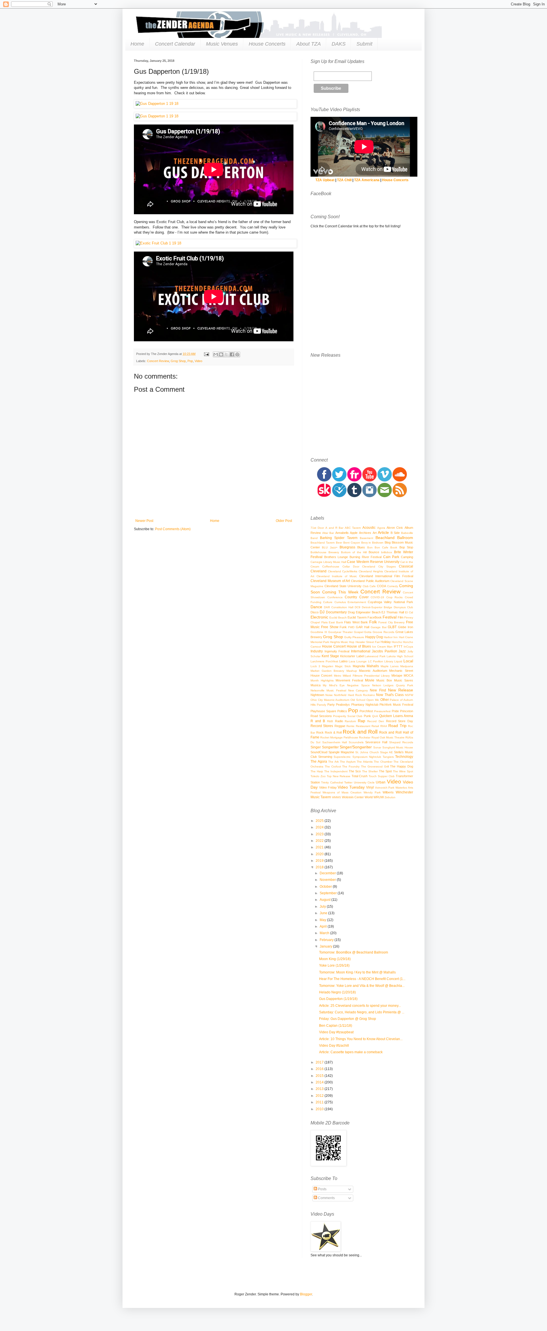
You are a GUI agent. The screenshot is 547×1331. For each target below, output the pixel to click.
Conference (335, 597)
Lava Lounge (358, 661)
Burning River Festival (365, 557)
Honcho (397, 642)
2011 (320, 1102)
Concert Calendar (175, 44)
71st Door (317, 527)
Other (384, 700)
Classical (406, 566)
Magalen (327, 666)
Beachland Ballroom (394, 537)
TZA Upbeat (324, 180)
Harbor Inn (391, 637)
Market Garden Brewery (327, 670)
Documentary (336, 612)
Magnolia (359, 666)
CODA (381, 586)
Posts (321, 1189)
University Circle (364, 782)
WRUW (378, 797)
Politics (342, 711)
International (360, 651)
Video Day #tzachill (334, 1046)
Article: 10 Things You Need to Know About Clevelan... (361, 1039)
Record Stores (322, 726)
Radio (339, 721)
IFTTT (398, 646)
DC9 (357, 607)
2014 (320, 1082)
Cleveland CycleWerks (343, 571)
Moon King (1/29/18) (335, 959)
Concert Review (158, 361)
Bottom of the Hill (354, 552)
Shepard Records (401, 742)
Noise (329, 695)
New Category (358, 690)
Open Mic (372, 699)
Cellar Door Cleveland (358, 566)
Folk (373, 622)
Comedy (392, 586)
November (328, 880)
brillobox (386, 552)
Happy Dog (374, 637)
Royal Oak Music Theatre (388, 737)
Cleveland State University (343, 586)
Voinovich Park (385, 787)
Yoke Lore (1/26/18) (334, 965)
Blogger (306, 1294)
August (325, 900)
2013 (320, 1089)
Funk (343, 627)
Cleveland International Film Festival (386, 576)
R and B (318, 721)
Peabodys (343, 704)
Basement (366, 538)
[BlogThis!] (221, 354)
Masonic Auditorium (373, 670)
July (323, 907)
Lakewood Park (375, 656)
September (329, 893)
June (324, 913)
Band (314, 538)
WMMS (336, 797)
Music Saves (403, 680)
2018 (320, 867)
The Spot (385, 771)
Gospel (358, 632)
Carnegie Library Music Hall (328, 562)
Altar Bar (328, 532)
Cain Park (391, 557)
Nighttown (317, 695)
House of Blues (359, 646)
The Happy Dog (401, 766)
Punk (367, 716)
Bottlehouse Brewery (325, 552)
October (326, 887)
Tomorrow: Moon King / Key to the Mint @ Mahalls (357, 972)
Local (408, 661)
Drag (351, 612)
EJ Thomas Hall (392, 612)
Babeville (407, 532)
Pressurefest (382, 711)
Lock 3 (315, 666)
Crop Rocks (394, 597)
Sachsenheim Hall (334, 742)
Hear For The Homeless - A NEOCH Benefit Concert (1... (362, 979)
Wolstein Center (353, 797)
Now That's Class (389, 695)
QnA (375, 716)
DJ (322, 612)
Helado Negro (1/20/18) (337, 992)
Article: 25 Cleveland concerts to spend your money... (360, 1006)
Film (400, 617)
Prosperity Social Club (347, 716)
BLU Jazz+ (329, 547)
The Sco (355, 771)
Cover (364, 597)
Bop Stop (406, 547)
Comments (326, 1198)
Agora (381, 527)
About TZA (308, 44)
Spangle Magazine (341, 752)
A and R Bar (334, 527)
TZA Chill (344, 180)
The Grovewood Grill (375, 766)
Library (388, 661)
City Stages (387, 566)
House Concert (334, 646)
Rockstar (364, 737)
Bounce (374, 552)
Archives (365, 532)
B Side (395, 532)
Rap (361, 720)
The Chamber (383, 761)
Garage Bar (379, 627)
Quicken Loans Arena (396, 716)
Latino (343, 661)
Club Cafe (369, 586)
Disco (315, 612)
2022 (320, 841)
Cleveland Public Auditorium (370, 581)
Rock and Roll (360, 732)
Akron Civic (395, 527)
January (326, 946)
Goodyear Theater (340, 632)
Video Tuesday (351, 787)
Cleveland (318, 571)
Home (137, 44)
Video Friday (328, 787)
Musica (316, 685)
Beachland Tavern (323, 542)
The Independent (336, 771)
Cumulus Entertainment (350, 602)
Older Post (284, 521)
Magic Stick (343, 666)
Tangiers (388, 756)
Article (383, 532)
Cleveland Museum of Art (330, 581)
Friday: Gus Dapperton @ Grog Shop (347, 1019)
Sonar (377, 747)
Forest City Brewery (391, 622)
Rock (320, 732)
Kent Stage (330, 656)
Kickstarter (347, 656)
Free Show (329, 627)
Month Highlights (322, 680)
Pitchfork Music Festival (396, 704)
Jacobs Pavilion (384, 651)
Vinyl (370, 787)
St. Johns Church (367, 752)
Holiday (386, 642)
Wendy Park (372, 792)
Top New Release (338, 776)
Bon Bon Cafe (378, 547)
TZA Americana (366, 180)
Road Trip (397, 725)
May (323, 920)
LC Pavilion (375, 661)
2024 (320, 827)
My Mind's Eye (334, 685)
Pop (190, 361)
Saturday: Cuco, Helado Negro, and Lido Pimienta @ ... (361, 1012)
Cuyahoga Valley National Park (390, 602)
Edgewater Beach (368, 612)
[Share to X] (226, 354)
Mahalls (373, 666)
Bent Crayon (351, 542)
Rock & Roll (333, 732)
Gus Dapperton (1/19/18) (338, 999)
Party (331, 704)
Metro (337, 675)
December (328, 873)
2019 (320, 861)
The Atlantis (365, 761)
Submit (364, 44)
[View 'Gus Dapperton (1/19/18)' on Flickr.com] (213, 103)
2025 (320, 821)
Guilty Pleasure (354, 637)
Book (393, 547)
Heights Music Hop (342, 642)
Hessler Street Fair (368, 642)
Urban (380, 782)
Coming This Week (340, 592)
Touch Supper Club (382, 776)
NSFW (409, 695)
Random (350, 721)
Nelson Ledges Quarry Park (392, 685)
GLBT (392, 627)
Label (360, 656)
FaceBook (375, 617)
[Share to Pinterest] (237, 354)
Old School (357, 699)
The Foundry (351, 766)
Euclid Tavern (357, 617)
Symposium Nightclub (366, 756)
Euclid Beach (338, 617)
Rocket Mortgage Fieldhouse (339, 737)
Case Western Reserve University (373, 562)
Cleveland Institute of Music (337, 576)
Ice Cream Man (382, 646)
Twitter (348, 782)
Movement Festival (349, 680)
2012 (320, 1096)
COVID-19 (377, 597)
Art (375, 532)
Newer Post (144, 521)
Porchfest (366, 711)
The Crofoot (333, 766)
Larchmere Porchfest (324, 661)
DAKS (339, 44)
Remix (350, 726)
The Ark (333, 761)
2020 (320, 854)
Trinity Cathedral (332, 782)
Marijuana (406, 666)
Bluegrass (347, 547)
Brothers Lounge (336, 557)
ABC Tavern (353, 527)
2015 (320, 1076)
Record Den (375, 721)
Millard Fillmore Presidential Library (366, 675)
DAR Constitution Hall (338, 607)
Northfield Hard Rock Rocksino (354, 695)
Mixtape (396, 675)
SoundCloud (319, 752)
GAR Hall (362, 627)
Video (198, 361)
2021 (320, 847)
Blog (388, 542)
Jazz (402, 651)
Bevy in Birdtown (372, 542)
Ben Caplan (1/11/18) (335, 1026)
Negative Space (358, 685)
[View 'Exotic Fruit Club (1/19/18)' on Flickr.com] (213, 243)
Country (351, 597)
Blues (361, 547)
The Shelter (370, 771)
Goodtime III (319, 632)
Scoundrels (356, 742)
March (325, 933)
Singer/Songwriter (356, 747)
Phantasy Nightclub (364, 704)
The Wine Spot (403, 771)
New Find (378, 690)
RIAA (383, 726)
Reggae (339, 726)
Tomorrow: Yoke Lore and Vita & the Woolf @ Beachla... (362, 986)
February (327, 940)
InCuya (408, 646)
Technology (404, 757)
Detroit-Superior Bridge (377, 607)
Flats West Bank (356, 622)
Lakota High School (400, 656)
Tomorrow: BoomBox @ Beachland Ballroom (353, 952)
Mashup (351, 670)
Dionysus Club (403, 607)
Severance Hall (376, 742)
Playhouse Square (323, 711)
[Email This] (216, 354)
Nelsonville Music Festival (328, 690)
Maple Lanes (390, 666)
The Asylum (348, 761)
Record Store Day (399, 721)
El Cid (409, 612)
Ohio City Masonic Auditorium (330, 699)
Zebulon (390, 797)
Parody (321, 704)
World (369, 797)
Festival (390, 617)
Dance (316, 607)
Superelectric (342, 756)
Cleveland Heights (371, 571)
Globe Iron (405, 627)
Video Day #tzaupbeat (336, 1032)
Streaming (325, 756)
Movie (369, 680)
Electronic (319, 617)
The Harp (317, 771)
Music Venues (222, 44)
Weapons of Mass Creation (342, 792)
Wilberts (388, 792)
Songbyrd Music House (397, 747)
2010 (320, 1109)
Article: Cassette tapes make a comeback (351, 1052)
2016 (320, 1069)
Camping (407, 557)
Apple (354, 532)
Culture (327, 602)
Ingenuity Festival (337, 651)
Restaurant (363, 726)
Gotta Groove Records (379, 632)
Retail (375, 726)
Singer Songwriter (325, 747)
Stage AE (386, 752)
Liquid (398, 661)
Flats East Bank (332, 622)
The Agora (319, 762)
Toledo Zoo (318, 776)
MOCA (408, 675)
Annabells (342, 532)
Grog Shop (178, 361)
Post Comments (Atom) (173, 529)
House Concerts (267, 44)
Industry (317, 651)
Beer (339, 542)
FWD (351, 627)
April (324, 926)
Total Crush (360, 776)
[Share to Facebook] (232, 354)
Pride (395, 711)
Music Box (384, 680)
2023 (320, 834)
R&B (330, 721)
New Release (400, 690)
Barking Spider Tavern (338, 538)
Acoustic (368, 528)
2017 (320, 1062)
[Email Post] (206, 354)
